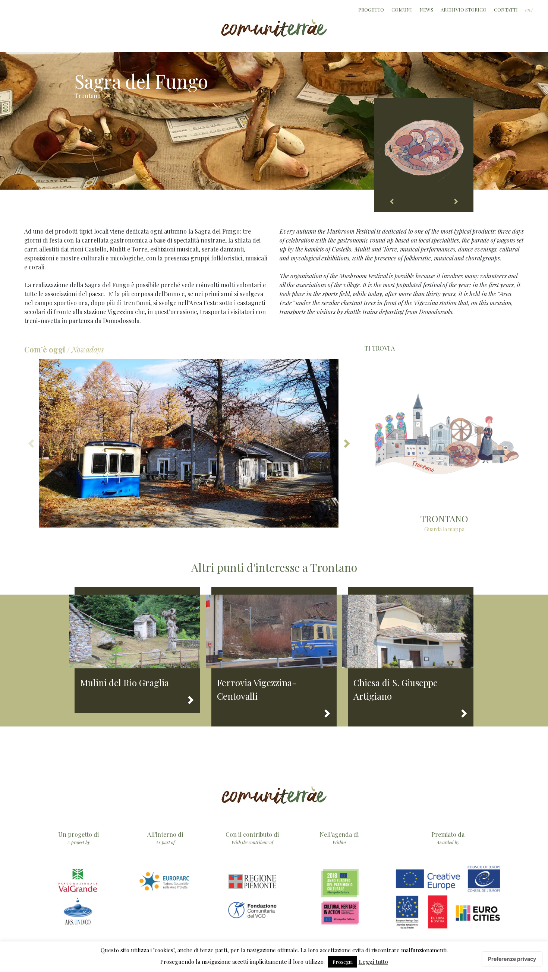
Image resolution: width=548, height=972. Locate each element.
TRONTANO (444, 519)
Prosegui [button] (343, 962)
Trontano (88, 95)
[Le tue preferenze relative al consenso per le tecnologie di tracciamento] (512, 959)
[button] (346, 443)
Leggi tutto (373, 961)
